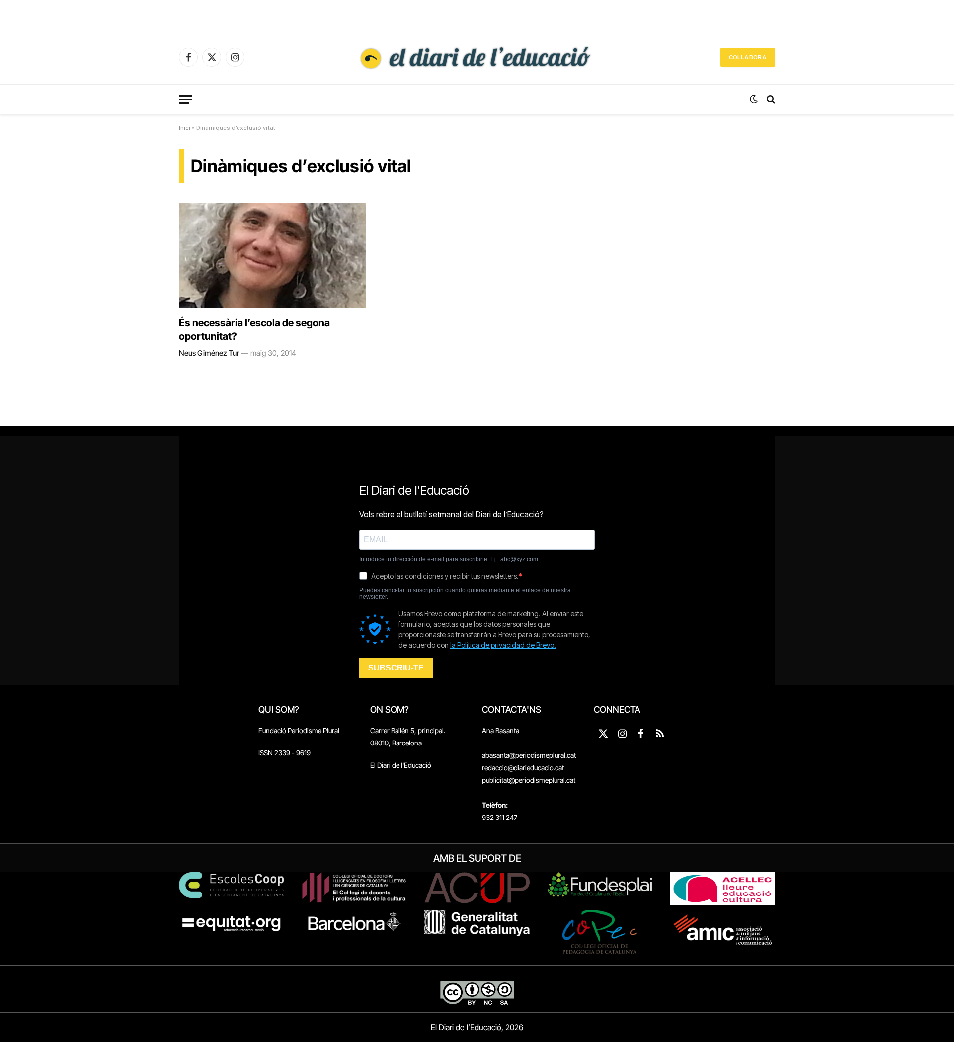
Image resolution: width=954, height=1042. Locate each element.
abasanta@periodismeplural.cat (529, 755)
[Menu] (185, 99)
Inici (184, 127)
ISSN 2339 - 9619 (284, 752)
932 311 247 (499, 817)
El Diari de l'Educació (400, 765)
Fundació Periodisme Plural (298, 730)
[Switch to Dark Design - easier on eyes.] (753, 99)
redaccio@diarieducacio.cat (523, 767)
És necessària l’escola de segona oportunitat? (254, 329)
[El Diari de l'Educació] (477, 57)
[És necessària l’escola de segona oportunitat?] (272, 255)
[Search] (770, 99)
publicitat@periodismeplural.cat (528, 780)
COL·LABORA (748, 57)
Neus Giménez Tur (209, 353)
